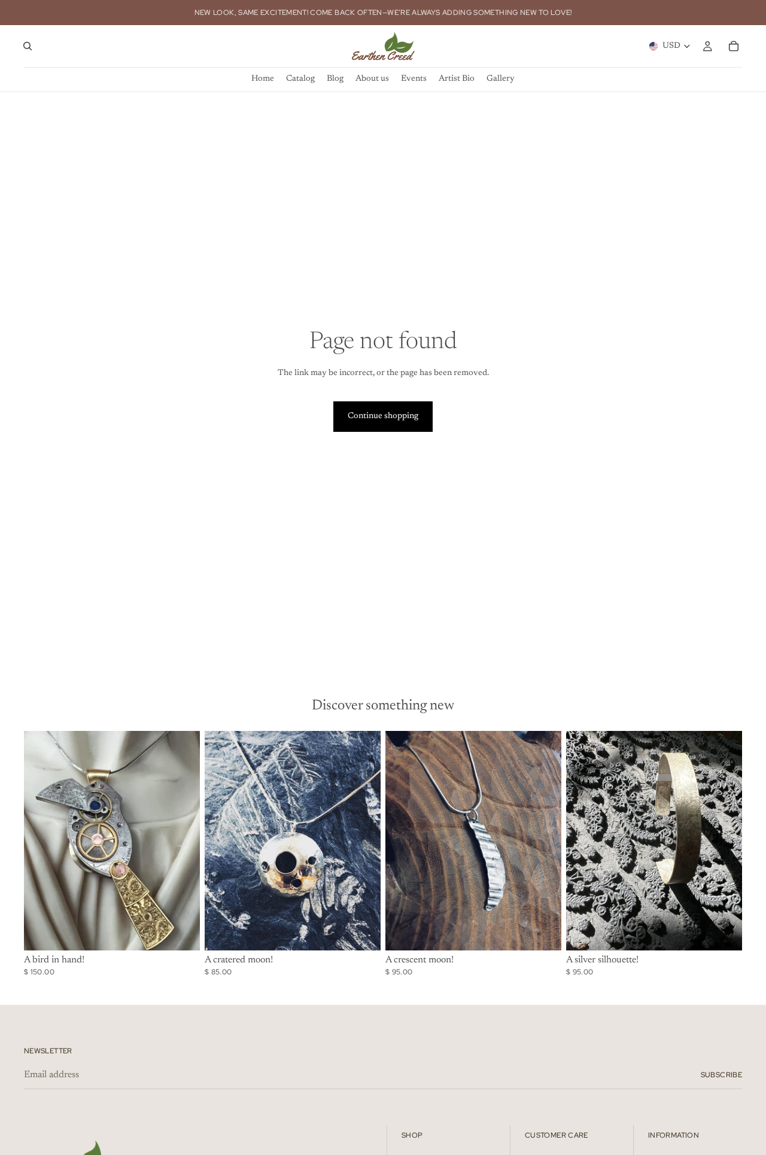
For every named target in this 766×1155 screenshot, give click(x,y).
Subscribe (721, 1075)
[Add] (181, 932)
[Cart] (734, 46)
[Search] (27, 46)
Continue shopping (383, 416)
